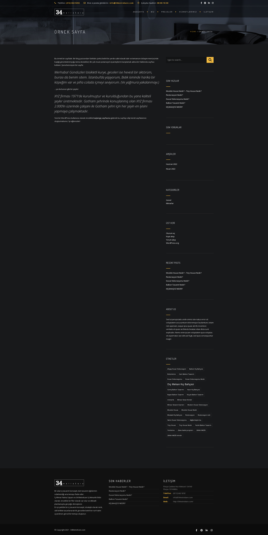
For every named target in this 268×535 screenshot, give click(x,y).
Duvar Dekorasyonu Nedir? (177, 99)
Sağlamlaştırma (195, 420)
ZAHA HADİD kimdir (174, 435)
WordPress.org (172, 243)
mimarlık (170, 400)
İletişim (209, 12)
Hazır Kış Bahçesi (193, 390)
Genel (168, 200)
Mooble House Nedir (189, 410)
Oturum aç (170, 233)
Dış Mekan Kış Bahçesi (180, 384)
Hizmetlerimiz (188, 12)
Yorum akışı (171, 240)
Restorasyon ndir (204, 415)
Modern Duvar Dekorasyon (197, 405)
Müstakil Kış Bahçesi (174, 415)
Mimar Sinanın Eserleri (175, 405)
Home (193, 32)
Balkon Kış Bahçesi (196, 369)
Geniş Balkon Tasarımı (175, 390)
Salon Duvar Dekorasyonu (177, 420)
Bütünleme (171, 374)
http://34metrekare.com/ (183, 501)
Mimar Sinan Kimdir (184, 400)
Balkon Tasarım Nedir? (175, 103)
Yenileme (171, 430)
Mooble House (172, 410)
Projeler (167, 12)
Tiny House (171, 425)
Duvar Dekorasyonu (174, 379)
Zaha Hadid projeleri (185, 430)
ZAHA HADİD (201, 430)
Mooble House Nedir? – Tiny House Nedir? (184, 91)
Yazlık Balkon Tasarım (203, 425)
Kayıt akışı (170, 236)
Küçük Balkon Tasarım (195, 395)
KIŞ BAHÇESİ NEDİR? (174, 107)
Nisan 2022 (170, 169)
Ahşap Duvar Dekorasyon (176, 369)
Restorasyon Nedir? (174, 95)
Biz (153, 12)
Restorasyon (190, 415)
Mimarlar (170, 203)
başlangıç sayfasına (102, 118)
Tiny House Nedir (185, 425)
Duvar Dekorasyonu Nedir (195, 379)
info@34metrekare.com (183, 497)
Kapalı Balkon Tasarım (175, 395)
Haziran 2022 (171, 164)
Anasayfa (138, 12)
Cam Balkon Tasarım (186, 374)
